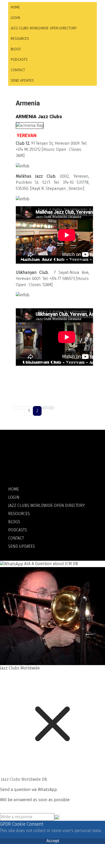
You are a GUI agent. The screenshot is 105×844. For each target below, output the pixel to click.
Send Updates (22, 80)
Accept (52, 841)
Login (15, 18)
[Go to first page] (15, 408)
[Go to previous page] (21, 408)
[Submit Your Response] (56, 816)
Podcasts (19, 59)
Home (15, 7)
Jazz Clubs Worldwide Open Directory (44, 28)
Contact (18, 70)
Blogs (16, 49)
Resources (20, 38)
